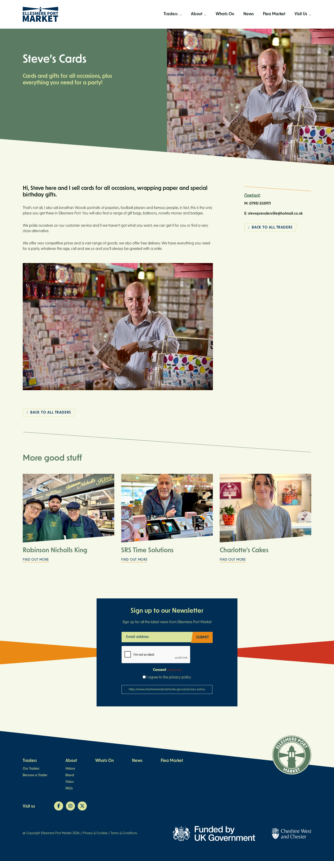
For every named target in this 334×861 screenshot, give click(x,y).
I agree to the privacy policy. (169, 677)
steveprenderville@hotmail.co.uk (275, 214)
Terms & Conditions (124, 833)
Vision (198, 46)
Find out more (36, 560)
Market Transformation (199, 24)
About (196, 14)
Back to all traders (50, 412)
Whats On (225, 14)
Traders (171, 14)
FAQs (303, 24)
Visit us (29, 807)
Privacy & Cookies (95, 833)
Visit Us (300, 14)
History (70, 769)
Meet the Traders (173, 24)
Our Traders (31, 769)
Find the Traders (172, 39)
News (248, 14)
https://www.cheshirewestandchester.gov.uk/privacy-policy (167, 689)
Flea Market (274, 14)
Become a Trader (172, 31)
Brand (199, 39)
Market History (198, 31)
